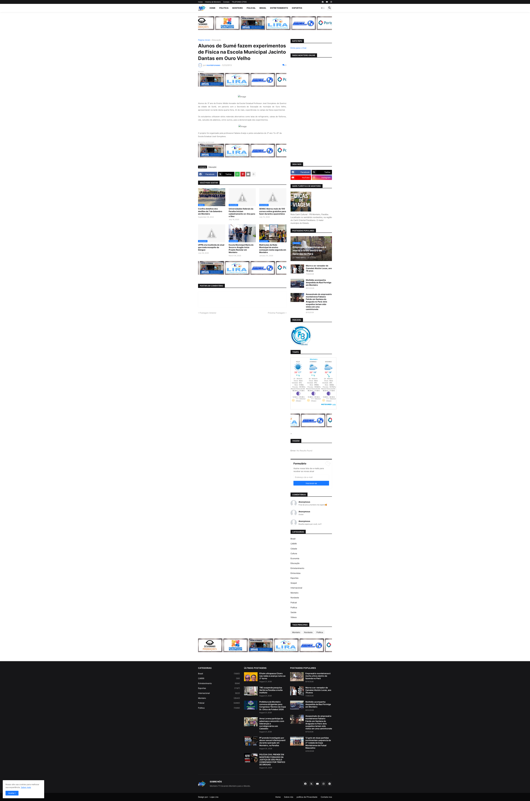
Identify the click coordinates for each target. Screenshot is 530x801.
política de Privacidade (307, 797)
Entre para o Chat (298, 48)
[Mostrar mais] (253, 174)
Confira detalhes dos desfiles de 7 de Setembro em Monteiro (210, 211)
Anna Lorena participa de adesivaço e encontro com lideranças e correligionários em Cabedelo (271, 723)
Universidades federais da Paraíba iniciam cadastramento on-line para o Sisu (242, 212)
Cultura (294, 553)
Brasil (262, 8)
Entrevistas (295, 573)
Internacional (296, 588)
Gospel (294, 583)
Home (200, 2)
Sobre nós (288, 797)
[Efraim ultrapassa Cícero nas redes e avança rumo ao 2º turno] (251, 676)
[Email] (248, 174)
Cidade (294, 548)
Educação (216, 40)
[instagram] (331, 2)
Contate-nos (326, 797)
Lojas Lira (214, 797)
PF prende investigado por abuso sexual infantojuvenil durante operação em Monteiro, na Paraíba (272, 742)
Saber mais (26, 787)
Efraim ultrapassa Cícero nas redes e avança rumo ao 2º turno (272, 676)
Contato (226, 2)
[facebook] (323, 2)
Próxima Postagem (276, 313)
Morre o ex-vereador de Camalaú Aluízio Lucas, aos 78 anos (319, 268)
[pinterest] (329, 783)
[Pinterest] (242, 174)
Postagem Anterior (208, 313)
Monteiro (237, 8)
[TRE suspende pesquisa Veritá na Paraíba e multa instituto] (251, 690)
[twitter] (311, 783)
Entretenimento (279, 8)
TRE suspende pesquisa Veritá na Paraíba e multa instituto (271, 690)
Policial (251, 8)
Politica (223, 8)
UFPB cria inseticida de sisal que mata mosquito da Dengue (211, 247)
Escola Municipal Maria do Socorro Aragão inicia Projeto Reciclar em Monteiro (241, 249)
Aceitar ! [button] (12, 793)
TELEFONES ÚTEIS (239, 2)
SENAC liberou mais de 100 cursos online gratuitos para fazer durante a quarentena (272, 211)
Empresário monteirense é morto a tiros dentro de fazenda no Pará (317, 676)
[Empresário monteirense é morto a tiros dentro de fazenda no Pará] (297, 676)
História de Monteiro (213, 2)
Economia (295, 558)
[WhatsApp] (237, 174)
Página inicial (204, 40)
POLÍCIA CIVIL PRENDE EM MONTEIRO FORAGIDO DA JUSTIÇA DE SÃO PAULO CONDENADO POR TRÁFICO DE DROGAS (272, 759)
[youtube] (327, 2)
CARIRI (294, 543)
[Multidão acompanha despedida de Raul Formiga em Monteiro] (297, 283)
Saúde (293, 612)
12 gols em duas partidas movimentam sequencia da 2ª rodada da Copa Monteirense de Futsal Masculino (318, 743)
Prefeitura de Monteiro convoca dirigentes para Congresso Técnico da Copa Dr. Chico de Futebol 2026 (272, 706)
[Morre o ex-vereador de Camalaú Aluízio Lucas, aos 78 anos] (297, 268)
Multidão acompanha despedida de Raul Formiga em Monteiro (318, 282)
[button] (322, 8)
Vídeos (294, 617)
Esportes (297, 8)
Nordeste (295, 597)
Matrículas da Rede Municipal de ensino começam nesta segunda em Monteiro (272, 249)
